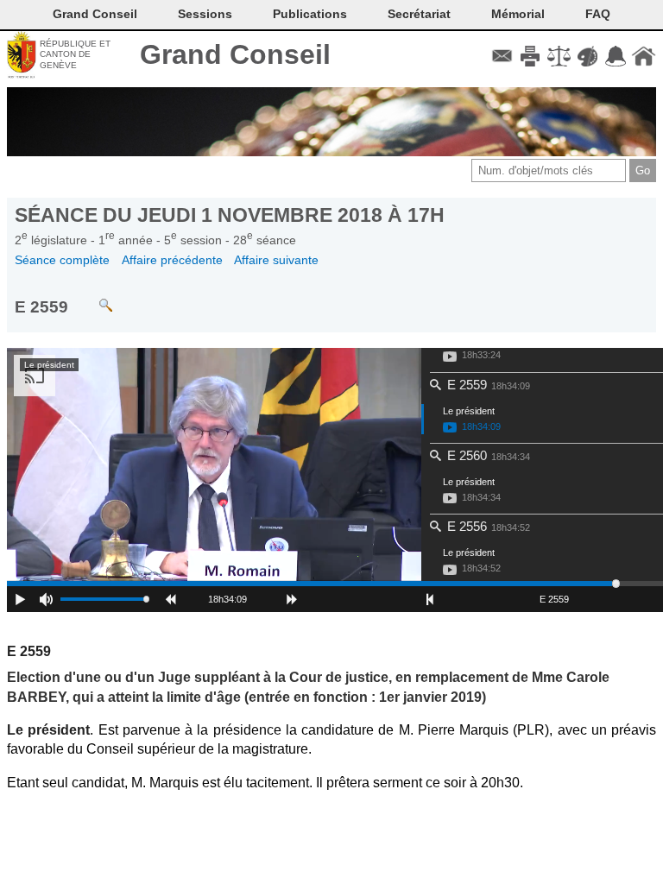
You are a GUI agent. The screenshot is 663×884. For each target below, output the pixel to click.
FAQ (597, 14)
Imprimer (530, 56)
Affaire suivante (276, 260)
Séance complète (62, 260)
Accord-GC (615, 56)
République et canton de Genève (75, 54)
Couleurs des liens (587, 56)
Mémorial (518, 14)
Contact (502, 56)
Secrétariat (419, 14)
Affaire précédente (172, 260)
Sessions (205, 14)
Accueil (643, 56)
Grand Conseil (235, 54)
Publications (310, 14)
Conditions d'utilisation (558, 56)
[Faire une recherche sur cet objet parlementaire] (93, 297)
